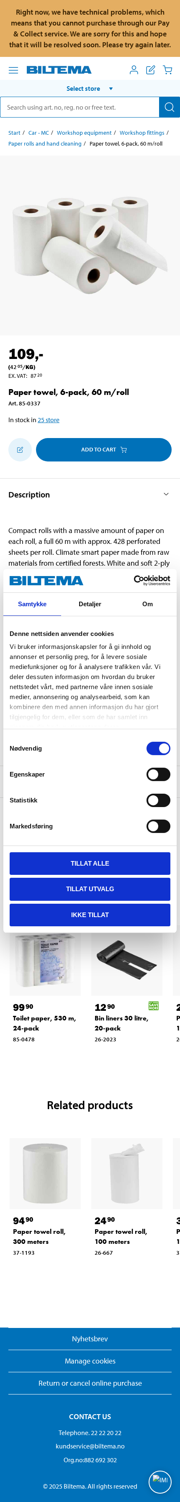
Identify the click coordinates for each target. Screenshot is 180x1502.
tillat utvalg (90, 888)
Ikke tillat (90, 914)
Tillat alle (90, 862)
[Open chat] (160, 1482)
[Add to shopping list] (20, 449)
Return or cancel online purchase (90, 1383)
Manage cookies (90, 1361)
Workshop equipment (84, 132)
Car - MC (38, 132)
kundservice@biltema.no (90, 1446)
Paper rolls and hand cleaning (45, 143)
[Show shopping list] (150, 70)
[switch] (158, 774)
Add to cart (98, 449)
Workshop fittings (142, 132)
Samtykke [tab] (32, 603)
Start (14, 132)
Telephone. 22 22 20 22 (90, 1432)
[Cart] (167, 70)
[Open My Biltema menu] (134, 70)
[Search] (169, 107)
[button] (90, 88)
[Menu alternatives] (13, 70)
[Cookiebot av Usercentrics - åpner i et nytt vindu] (133, 580)
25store (48, 419)
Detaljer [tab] (90, 603)
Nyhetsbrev (90, 1338)
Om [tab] (147, 603)
